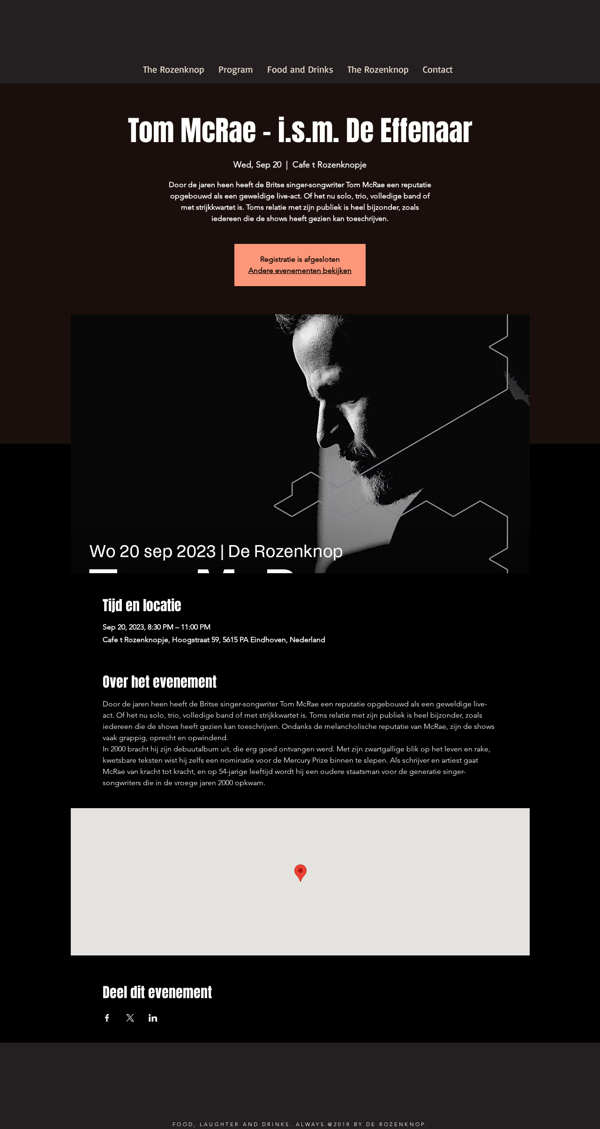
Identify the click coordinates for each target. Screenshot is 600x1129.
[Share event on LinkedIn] (153, 1018)
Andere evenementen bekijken (300, 270)
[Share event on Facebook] (107, 1018)
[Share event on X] (130, 1018)
